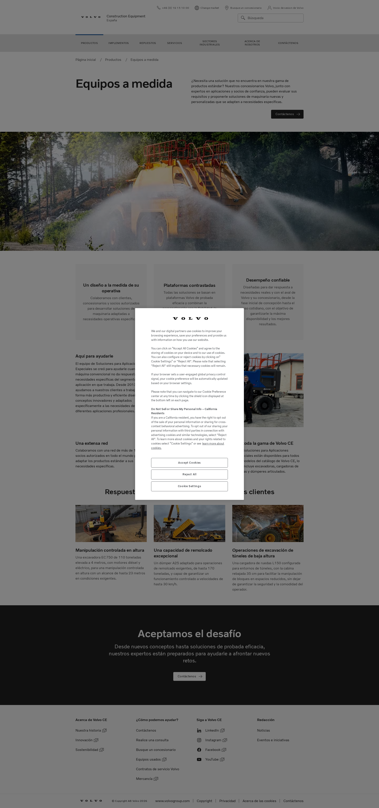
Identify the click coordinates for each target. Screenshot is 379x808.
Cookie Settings (189, 486)
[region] (189, 404)
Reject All (189, 474)
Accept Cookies (189, 462)
